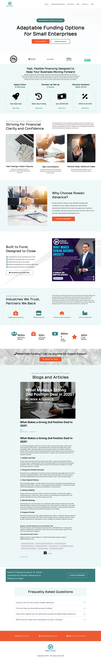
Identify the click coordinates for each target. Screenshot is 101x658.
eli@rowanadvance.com (50, 636)
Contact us (85, 4)
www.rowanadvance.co (79, 636)
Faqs (92, 4)
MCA (21, 430)
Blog (78, 4)
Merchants (71, 4)
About (46, 4)
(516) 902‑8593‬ (24, 636)
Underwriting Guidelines (58, 4)
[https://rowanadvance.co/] (10, 4)
